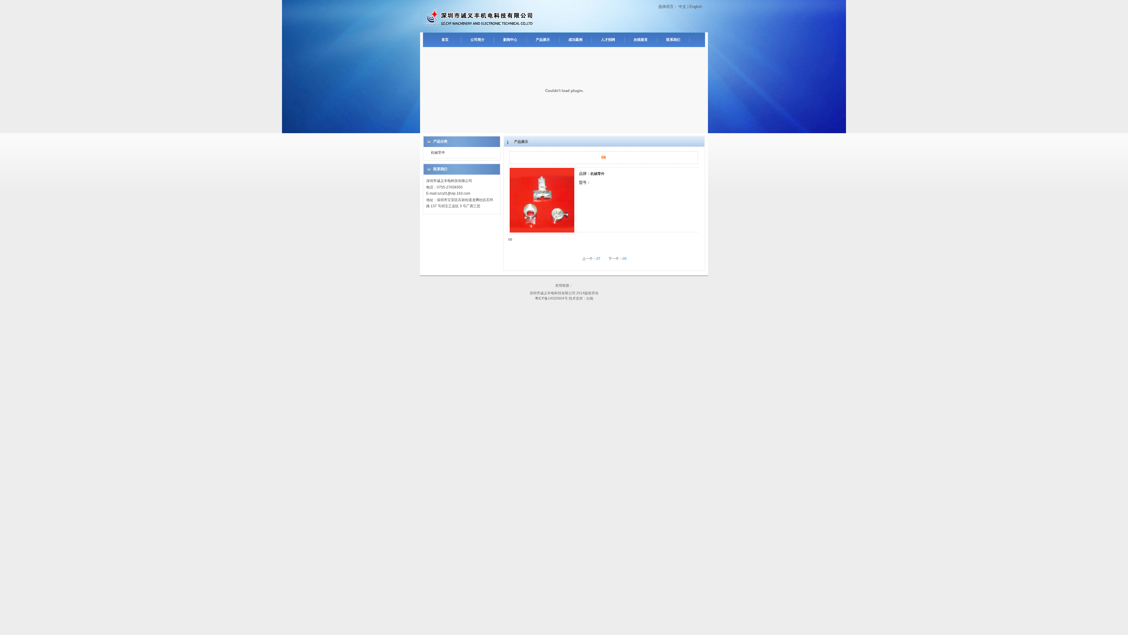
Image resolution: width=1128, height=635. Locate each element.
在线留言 (641, 40)
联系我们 (673, 40)
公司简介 (478, 40)
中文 (682, 6)
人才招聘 (608, 40)
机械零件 (438, 153)
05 (624, 259)
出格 (589, 298)
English (695, 6)
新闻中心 (510, 40)
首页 (445, 40)
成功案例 (575, 40)
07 (598, 259)
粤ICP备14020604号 (551, 298)
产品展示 (543, 40)
